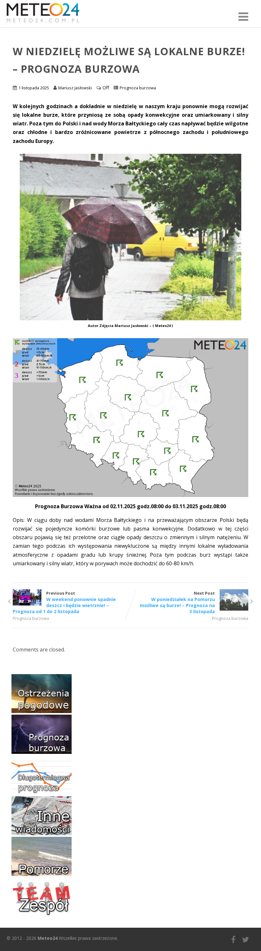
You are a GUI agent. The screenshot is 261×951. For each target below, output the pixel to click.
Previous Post (64, 602)
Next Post (177, 602)
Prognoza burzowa (138, 88)
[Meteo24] (43, 23)
